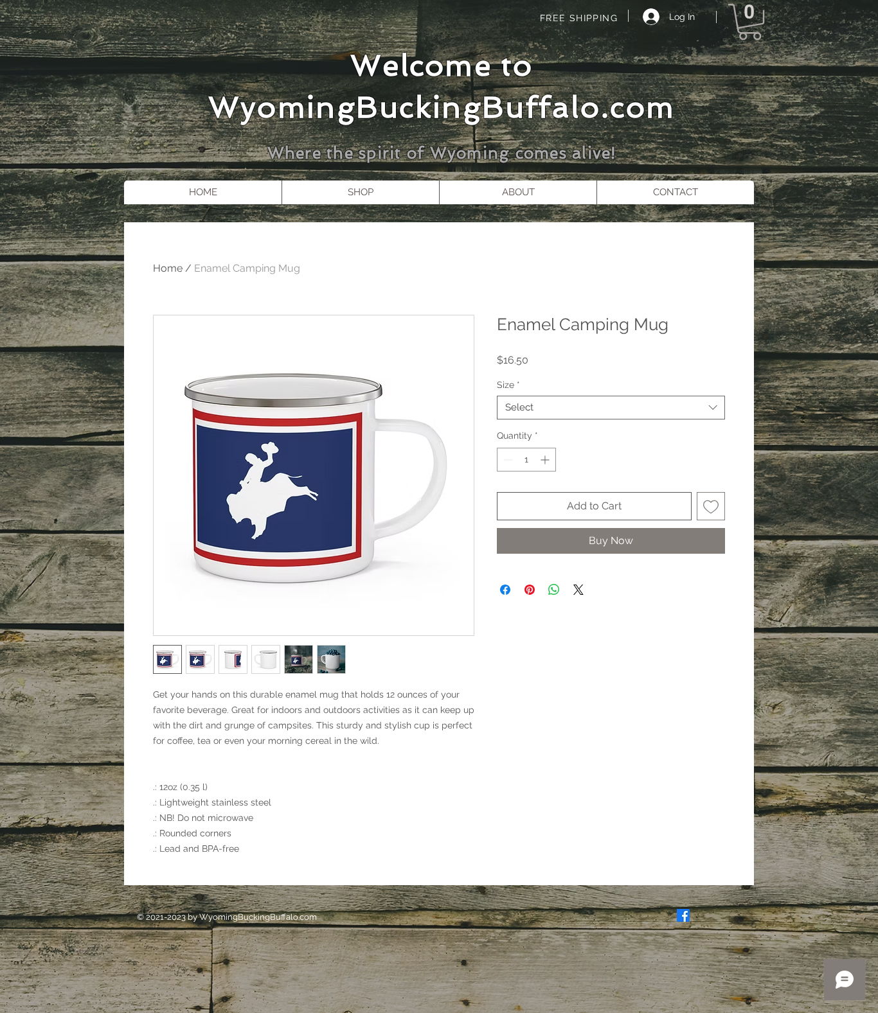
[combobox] (611, 408)
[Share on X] (578, 589)
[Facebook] (683, 915)
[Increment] (546, 459)
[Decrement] (507, 459)
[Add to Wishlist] (711, 506)
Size (508, 385)
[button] (749, 22)
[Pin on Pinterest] (529, 589)
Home (168, 268)
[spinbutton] (526, 459)
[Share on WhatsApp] (554, 589)
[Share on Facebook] (505, 589)
